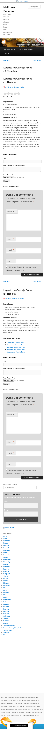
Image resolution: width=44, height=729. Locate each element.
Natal (5, 597)
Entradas (6, 567)
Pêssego (6, 604)
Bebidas (6, 545)
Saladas (6, 614)
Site (8, 261)
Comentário (11, 211)
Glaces (5, 576)
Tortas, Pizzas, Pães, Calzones (14, 628)
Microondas (7, 588)
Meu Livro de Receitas (25, 49)
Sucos (5, 623)
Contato (6, 53)
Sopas (5, 618)
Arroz (5, 536)
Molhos (6, 595)
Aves (5, 538)
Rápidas (6, 609)
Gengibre (6, 574)
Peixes (5, 602)
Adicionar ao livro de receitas (14, 87)
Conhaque (6, 559)
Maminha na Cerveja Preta (16, 347)
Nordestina (7, 599)
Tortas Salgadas (9, 625)
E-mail (10, 250)
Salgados (6, 616)
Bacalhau (6, 541)
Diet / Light (7, 562)
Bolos (5, 552)
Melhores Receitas (9, 49)
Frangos (6, 569)
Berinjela (6, 548)
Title (4, 159)
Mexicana (6, 585)
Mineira (6, 592)
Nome (10, 239)
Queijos (6, 607)
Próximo (37, 60)
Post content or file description (14, 165)
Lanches (6, 581)
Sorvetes (6, 621)
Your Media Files (9, 175)
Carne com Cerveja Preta (15, 342)
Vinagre (6, 632)
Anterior (6, 60)
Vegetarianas (7, 630)
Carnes (5, 557)
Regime (6, 611)
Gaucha (6, 571)
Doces (5, 564)
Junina (5, 578)
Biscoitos (6, 550)
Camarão (6, 555)
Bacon (5, 543)
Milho (5, 590)
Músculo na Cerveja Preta (16, 352)
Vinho (5, 635)
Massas (6, 583)
